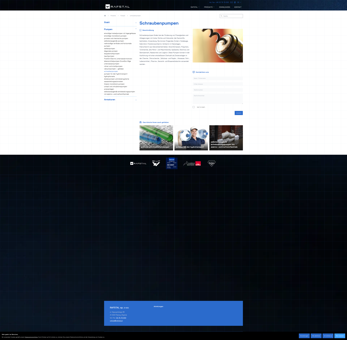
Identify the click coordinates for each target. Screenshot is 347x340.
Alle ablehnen (316, 336)
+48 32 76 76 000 (219, 2)
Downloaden (224, 7)
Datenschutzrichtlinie (31, 337)
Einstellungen (304, 336)
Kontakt (237, 7)
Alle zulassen (340, 336)
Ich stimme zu (328, 336)
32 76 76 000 (121, 318)
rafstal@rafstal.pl (116, 321)
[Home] (105, 16)
